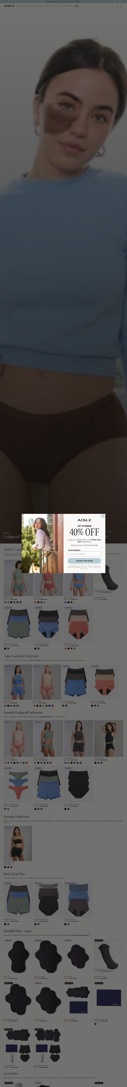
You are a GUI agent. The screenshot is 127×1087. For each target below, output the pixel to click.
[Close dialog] (103, 516)
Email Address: (74, 550)
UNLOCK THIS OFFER (84, 561)
